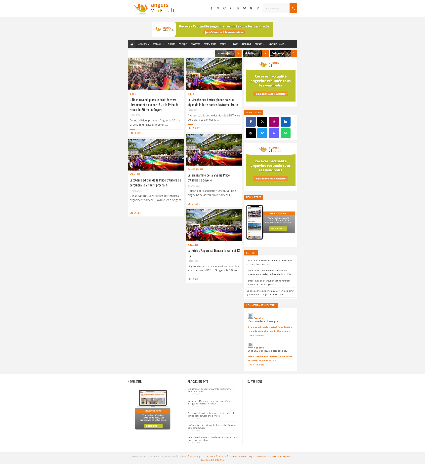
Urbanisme (246, 44)
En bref (191, 169)
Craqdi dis (259, 318)
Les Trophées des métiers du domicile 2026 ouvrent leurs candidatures (212, 426)
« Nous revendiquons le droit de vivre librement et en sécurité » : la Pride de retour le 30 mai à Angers (154, 104)
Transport (195, 44)
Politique (183, 44)
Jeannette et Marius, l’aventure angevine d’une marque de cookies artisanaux (209, 402)
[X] (218, 8)
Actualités (142, 44)
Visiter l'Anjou (247, 456)
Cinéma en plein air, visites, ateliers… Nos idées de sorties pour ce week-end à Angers (211, 414)
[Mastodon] (251, 8)
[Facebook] (211, 8)
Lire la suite (135, 133)
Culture (171, 44)
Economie (157, 44)
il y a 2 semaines (256, 335)
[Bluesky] (244, 8)
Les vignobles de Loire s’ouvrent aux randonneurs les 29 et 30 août (211, 390)
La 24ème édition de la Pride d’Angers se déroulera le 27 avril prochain (155, 182)
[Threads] (238, 8)
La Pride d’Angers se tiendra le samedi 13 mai (214, 253)
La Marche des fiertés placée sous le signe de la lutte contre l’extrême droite (213, 102)
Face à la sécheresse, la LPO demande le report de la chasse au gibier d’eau (212, 438)
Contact (258, 44)
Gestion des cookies (212, 459)
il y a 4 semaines (256, 364)
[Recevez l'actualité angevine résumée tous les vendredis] (212, 29)
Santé (235, 44)
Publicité (212, 456)
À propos (193, 456)
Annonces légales (276, 44)
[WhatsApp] (257, 8)
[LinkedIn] (231, 8)
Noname (259, 347)
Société (223, 44)
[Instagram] (224, 8)
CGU (203, 456)
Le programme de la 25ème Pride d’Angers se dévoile (209, 177)
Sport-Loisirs (210, 44)
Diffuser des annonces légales (274, 456)
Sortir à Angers (228, 456)
